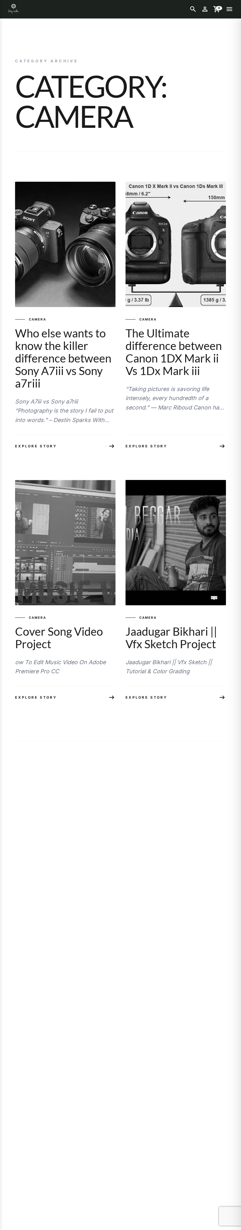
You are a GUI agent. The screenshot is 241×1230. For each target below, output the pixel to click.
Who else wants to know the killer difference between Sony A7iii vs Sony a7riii (63, 358)
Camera (37, 319)
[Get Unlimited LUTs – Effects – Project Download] (13, 9)
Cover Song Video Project (59, 637)
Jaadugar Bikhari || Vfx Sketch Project (171, 637)
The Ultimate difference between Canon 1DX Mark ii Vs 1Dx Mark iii (174, 352)
